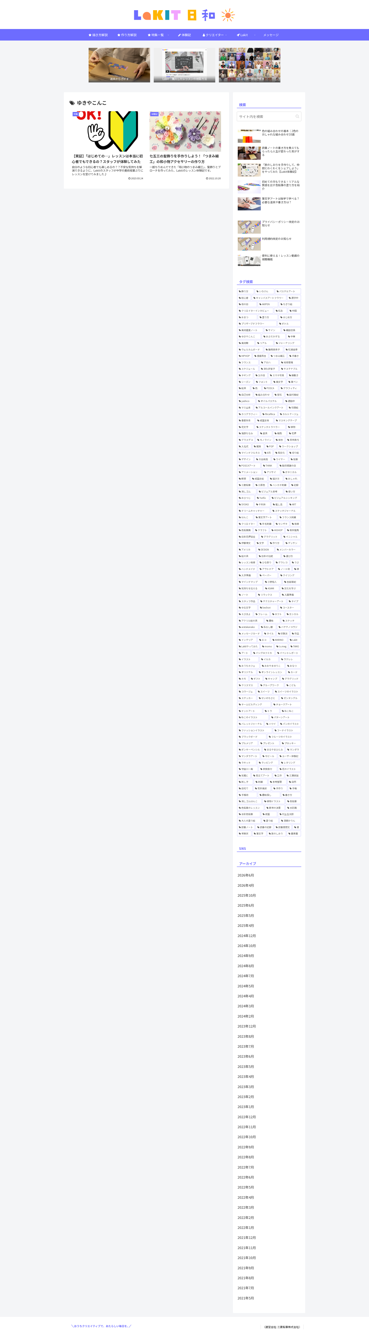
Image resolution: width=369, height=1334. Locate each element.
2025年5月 (246, 915)
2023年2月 (246, 1096)
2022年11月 (247, 1126)
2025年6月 (246, 905)
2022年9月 (246, 1146)
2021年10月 (247, 1257)
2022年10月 (247, 1136)
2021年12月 (247, 1237)
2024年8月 (246, 965)
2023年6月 (246, 1056)
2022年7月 (246, 1167)
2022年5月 (246, 1187)
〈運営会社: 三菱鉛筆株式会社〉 (282, 1327)
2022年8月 (246, 1156)
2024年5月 (246, 985)
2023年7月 (246, 1046)
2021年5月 (246, 1297)
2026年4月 (246, 885)
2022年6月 (246, 1177)
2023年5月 (246, 1066)
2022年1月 (246, 1227)
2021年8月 (246, 1277)
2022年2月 (246, 1217)
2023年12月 (247, 1026)
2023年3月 (246, 1086)
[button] (297, 116)
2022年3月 (246, 1207)
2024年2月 (246, 1016)
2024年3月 (246, 1005)
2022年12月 (247, 1116)
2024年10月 (247, 945)
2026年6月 (246, 874)
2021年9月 (246, 1267)
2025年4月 (246, 925)
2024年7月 (246, 975)
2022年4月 (246, 1197)
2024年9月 (246, 955)
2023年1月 (246, 1106)
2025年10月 (247, 895)
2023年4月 (246, 1076)
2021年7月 (246, 1287)
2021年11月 (247, 1247)
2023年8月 (246, 1036)
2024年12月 (247, 935)
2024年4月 (246, 995)
